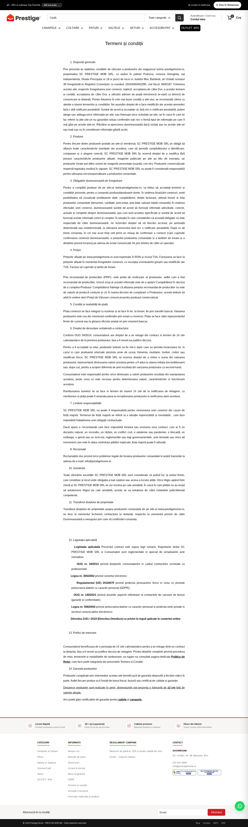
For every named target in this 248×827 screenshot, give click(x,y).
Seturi (40, 774)
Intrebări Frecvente (78, 791)
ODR (223, 823)
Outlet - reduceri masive (122, 756)
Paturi (40, 756)
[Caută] (179, 17)
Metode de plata (76, 756)
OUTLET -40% (190, 27)
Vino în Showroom (229, 5)
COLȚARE (72, 27)
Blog (198, 823)
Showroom (73, 762)
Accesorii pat (44, 768)
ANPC (215, 823)
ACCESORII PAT (160, 27)
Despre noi (73, 751)
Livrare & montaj (76, 768)
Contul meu (197, 19)
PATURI (94, 27)
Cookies (206, 823)
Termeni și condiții (77, 785)
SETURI (135, 27)
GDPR (71, 779)
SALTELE (114, 27)
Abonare (216, 812)
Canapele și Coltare (47, 751)
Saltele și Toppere (46, 762)
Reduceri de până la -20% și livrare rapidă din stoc (136, 751)
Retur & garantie (76, 774)
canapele (136, 699)
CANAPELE (49, 27)
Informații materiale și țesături (83, 796)
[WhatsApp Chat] (240, 806)
